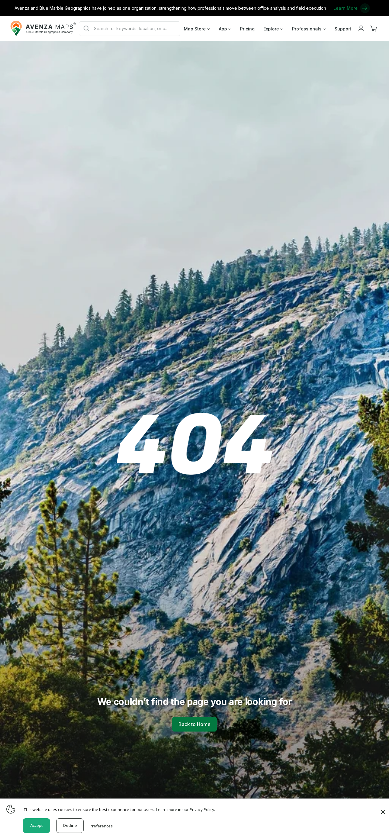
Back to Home (194, 724)
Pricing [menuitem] (247, 28)
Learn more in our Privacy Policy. (185, 809)
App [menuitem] (223, 28)
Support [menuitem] (343, 28)
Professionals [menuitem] (307, 28)
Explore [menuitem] (271, 28)
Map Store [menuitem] (195, 28)
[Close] (383, 809)
